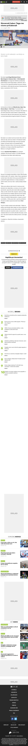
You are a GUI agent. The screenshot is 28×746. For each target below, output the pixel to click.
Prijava (8, 267)
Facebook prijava (17, 267)
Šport (6, 318)
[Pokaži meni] (26, 2)
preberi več (14, 254)
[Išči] (21, 2)
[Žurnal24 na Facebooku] (12, 719)
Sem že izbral (24, 20)
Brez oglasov (16, 1)
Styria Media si (20, 735)
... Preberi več (16, 744)
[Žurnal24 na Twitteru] (15, 719)
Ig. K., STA (7, 28)
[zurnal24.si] (3, 2)
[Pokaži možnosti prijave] (24, 2)
